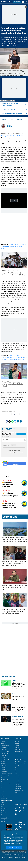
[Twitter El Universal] (23, 808)
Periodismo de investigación (5, 748)
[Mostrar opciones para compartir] (26, 7)
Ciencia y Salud (5, 783)
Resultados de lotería (19, 791)
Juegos (17, 784)
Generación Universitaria (18, 773)
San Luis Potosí (19, 751)
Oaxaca (17, 743)
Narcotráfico (4, 765)
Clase (2, 802)
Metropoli (4, 761)
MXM (2, 786)
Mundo (3, 757)
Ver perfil (9, 128)
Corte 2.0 (3, 743)
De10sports (18, 778)
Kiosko (4, 501)
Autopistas (4, 796)
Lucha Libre (7, 414)
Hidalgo (17, 747)
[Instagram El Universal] (20, 811)
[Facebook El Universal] (19, 808)
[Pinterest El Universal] (23, 811)
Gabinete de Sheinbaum (4, 754)
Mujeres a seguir (5, 745)
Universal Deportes (4, 120)
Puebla (17, 745)
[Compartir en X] (9, 421)
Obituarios (18, 769)
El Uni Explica (5, 751)
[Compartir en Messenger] (15, 421)
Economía (4, 771)
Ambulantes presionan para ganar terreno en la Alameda (10, 495)
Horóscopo (18, 788)
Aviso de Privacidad (15, 843)
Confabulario (4, 779)
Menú (2, 790)
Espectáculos (5, 775)
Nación (3, 741)
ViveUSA (17, 782)
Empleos (17, 767)
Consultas (4, 798)
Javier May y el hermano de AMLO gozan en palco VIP (9, 505)
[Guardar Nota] (21, 421)
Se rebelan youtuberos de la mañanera (8, 484)
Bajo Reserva (6, 480)
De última (4, 792)
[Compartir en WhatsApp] (12, 421)
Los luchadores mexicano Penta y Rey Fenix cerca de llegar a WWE (13, 246)
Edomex (17, 741)
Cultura (3, 777)
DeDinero (17, 780)
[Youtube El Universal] (16, 811)
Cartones (3, 769)
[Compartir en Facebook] (7, 421)
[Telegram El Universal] (15, 808)
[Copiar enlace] (18, 421)
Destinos (3, 794)
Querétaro (17, 749)
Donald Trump (5, 759)
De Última (4, 808)
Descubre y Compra (20, 761)
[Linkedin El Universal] (15, 814)
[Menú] (26, 2)
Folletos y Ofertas (20, 763)
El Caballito (6, 490)
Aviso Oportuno (19, 765)
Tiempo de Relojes (6, 814)
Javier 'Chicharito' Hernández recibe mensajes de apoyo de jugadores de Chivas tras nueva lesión (14, 357)
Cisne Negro (4, 816)
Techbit (3, 788)
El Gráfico (17, 776)
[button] (17, 2)
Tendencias (4, 781)
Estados (3, 763)
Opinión (5, 476)
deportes (15, 414)
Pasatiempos (18, 786)
